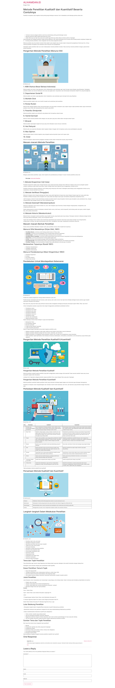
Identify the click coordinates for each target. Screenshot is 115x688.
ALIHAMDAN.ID (32, 2)
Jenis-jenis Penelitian (35, 178)
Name (24, 669)
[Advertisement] (57, 25)
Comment (26, 653)
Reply (28, 644)
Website (25, 678)
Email (24, 673)
